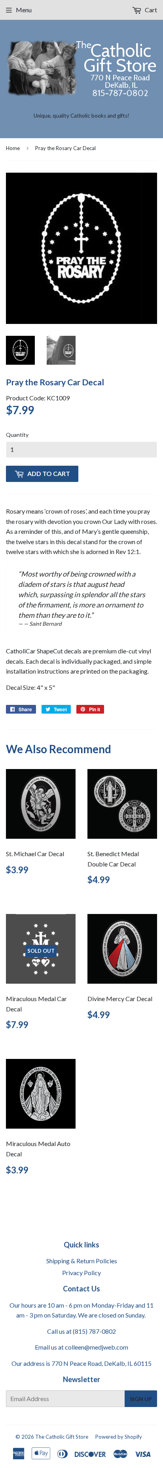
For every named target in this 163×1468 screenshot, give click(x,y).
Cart (150, 9)
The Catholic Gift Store (61, 1437)
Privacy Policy (81, 1272)
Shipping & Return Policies (81, 1260)
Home (13, 148)
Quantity (17, 434)
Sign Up (141, 1399)
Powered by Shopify (118, 1437)
